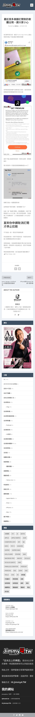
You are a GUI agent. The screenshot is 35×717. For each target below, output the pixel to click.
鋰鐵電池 (7, 587)
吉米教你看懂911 (9, 443)
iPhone (8, 507)
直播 (22, 579)
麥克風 (7, 591)
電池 (28, 587)
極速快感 (6, 475)
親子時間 (6, 517)
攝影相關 (9, 466)
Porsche (8, 570)
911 (13, 534)
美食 (27, 583)
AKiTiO (23, 534)
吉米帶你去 (7, 402)
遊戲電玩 (6, 521)
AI (17, 534)
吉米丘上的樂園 (10, 607)
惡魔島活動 (7, 457)
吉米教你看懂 (7, 439)
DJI (23, 542)
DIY (19, 542)
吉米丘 (16, 26)
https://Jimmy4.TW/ (12, 609)
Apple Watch (10, 498)
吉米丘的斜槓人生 (9, 398)
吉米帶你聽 (7, 420)
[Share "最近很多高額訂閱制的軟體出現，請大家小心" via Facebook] (16, 269)
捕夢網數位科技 (10, 630)
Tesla (7, 575)
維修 (22, 583)
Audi (24, 538)
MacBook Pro (9, 558)
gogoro (20, 546)
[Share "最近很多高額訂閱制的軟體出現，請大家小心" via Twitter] (19, 269)
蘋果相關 (6, 494)
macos (19, 558)
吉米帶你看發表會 (9, 416)
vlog (7, 407)
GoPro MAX (16, 550)
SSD (26, 570)
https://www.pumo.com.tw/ (14, 632)
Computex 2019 (10, 542)
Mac (7, 512)
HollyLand (9, 554)
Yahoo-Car (9, 480)
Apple (7, 538)
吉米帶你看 (7, 411)
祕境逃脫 (15, 583)
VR (17, 575)
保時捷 (23, 575)
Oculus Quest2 (10, 562)
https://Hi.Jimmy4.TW (12, 624)
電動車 (23, 587)
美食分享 (6, 489)
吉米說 (6, 452)
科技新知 (6, 485)
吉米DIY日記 (7, 388)
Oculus (27, 558)
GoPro (7, 550)
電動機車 (15, 587)
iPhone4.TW (9, 615)
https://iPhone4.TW (12, 616)
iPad (7, 503)
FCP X (12, 546)
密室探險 (15, 579)
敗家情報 (6, 462)
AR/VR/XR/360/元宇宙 (10, 384)
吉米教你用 (7, 430)
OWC (19, 562)
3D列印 (8, 434)
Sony (20, 570)
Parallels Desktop (11, 566)
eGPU (6, 546)
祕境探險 (7, 583)
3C (4, 379)
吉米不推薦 (7, 393)
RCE (15, 570)
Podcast (8, 425)
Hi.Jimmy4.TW (10, 623)
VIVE (12, 575)
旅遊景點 (6, 471)
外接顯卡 (7, 579)
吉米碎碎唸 (7, 448)
